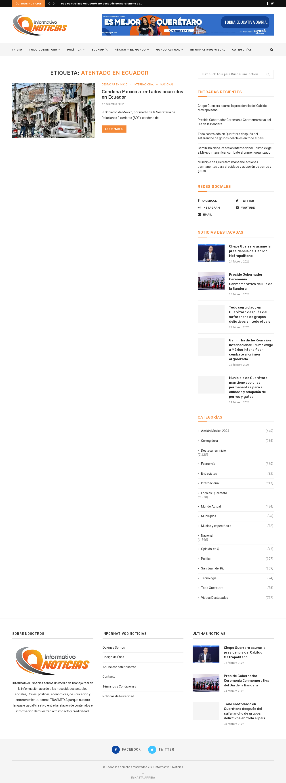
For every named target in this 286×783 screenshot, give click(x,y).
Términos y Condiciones (119, 686)
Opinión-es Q (237, 549)
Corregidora (237, 440)
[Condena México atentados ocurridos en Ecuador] (53, 110)
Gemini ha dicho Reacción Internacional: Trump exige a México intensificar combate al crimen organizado (251, 349)
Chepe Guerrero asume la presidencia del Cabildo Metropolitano (250, 251)
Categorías (242, 49)
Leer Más (112, 129)
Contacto (109, 676)
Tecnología (237, 578)
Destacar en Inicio (115, 84)
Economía (99, 49)
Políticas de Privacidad (118, 696)
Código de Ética (113, 657)
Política (74, 49)
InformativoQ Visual (207, 49)
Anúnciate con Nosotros (119, 667)
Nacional (166, 84)
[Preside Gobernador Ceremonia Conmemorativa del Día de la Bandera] (211, 281)
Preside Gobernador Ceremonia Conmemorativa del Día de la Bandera (250, 282)
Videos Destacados (237, 597)
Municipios (237, 516)
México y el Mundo (130, 49)
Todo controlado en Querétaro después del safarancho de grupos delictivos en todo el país (249, 314)
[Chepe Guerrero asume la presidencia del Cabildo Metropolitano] (211, 253)
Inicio (17, 49)
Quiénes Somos (114, 647)
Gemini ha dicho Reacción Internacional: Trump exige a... (97, 3)
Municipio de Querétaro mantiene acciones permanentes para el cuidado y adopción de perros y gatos (234, 166)
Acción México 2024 (237, 431)
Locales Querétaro (214, 493)
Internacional (144, 84)
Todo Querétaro (43, 49)
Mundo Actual (168, 49)
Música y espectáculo (237, 526)
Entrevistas (237, 473)
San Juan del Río (237, 568)
